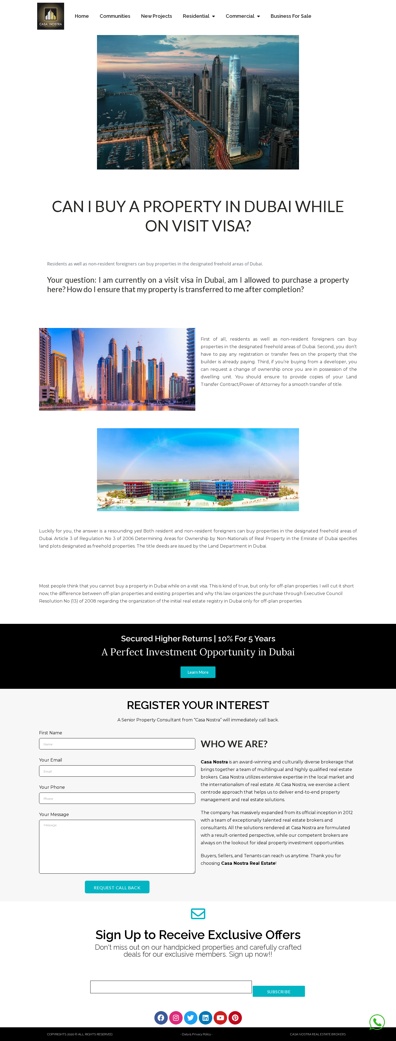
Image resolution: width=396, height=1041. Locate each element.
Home (82, 16)
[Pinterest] (235, 1018)
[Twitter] (190, 1018)
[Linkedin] (205, 1018)
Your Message (54, 814)
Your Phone (52, 787)
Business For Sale (291, 16)
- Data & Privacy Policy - (196, 1034)
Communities (115, 16)
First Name (50, 732)
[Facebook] (161, 1018)
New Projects (156, 16)
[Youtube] (220, 1018)
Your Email (50, 760)
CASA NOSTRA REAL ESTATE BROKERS (318, 1034)
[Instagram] (176, 1018)
